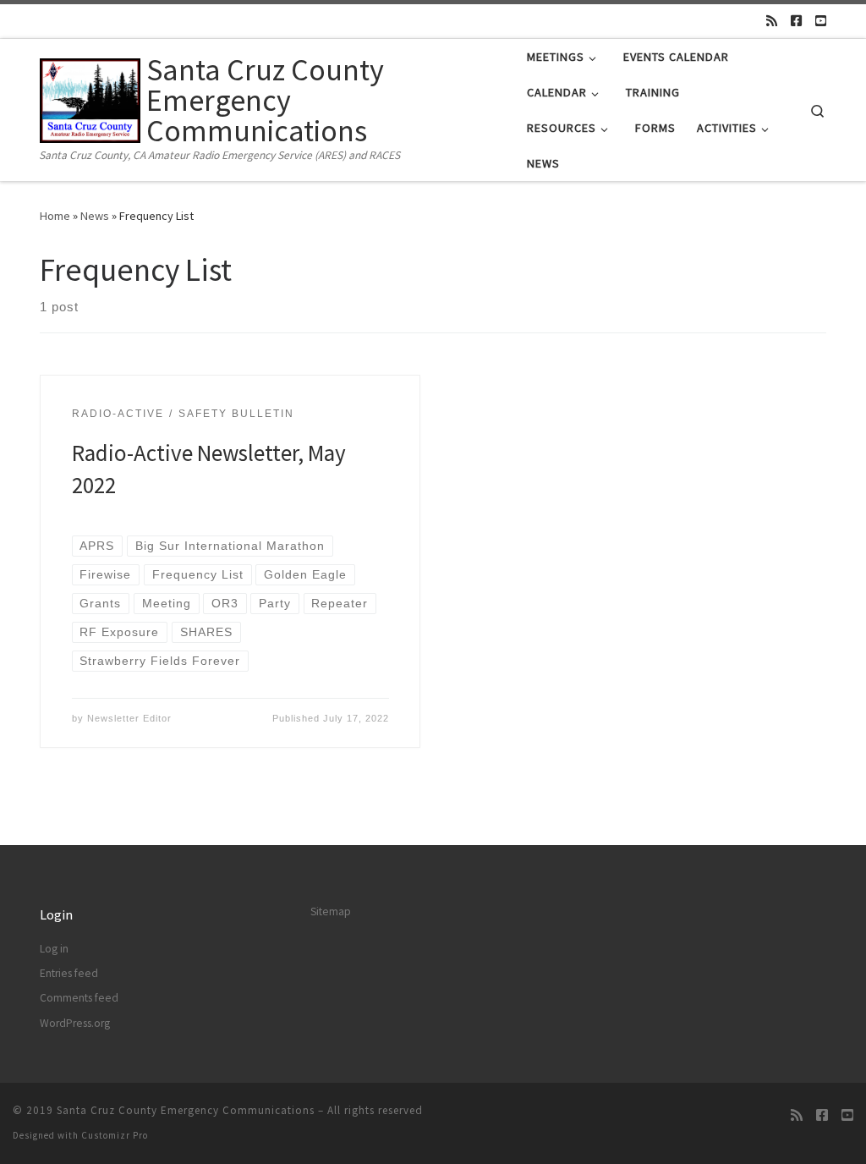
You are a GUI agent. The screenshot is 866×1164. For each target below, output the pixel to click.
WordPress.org (75, 1023)
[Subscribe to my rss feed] (771, 20)
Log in (54, 949)
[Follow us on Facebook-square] (796, 20)
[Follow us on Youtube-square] (820, 20)
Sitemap (330, 911)
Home (55, 215)
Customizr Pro (114, 1135)
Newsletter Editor (129, 718)
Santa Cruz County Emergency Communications (186, 1110)
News (94, 215)
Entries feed (69, 973)
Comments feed (79, 998)
